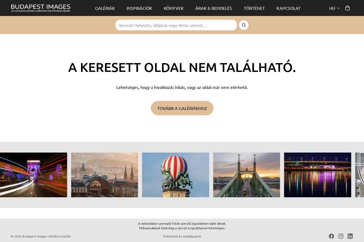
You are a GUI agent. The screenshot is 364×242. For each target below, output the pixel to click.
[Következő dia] (347, 175)
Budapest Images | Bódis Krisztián (46, 236)
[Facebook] (331, 236)
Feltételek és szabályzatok (182, 236)
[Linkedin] (350, 236)
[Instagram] (341, 236)
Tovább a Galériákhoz (182, 108)
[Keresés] (244, 25)
